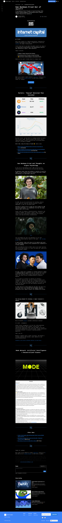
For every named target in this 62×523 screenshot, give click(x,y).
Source (31, 199)
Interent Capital (17, 4)
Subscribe (31, 82)
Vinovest (25, 320)
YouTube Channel (27, 78)
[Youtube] (45, 518)
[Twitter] (42, 518)
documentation (34, 422)
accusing (17, 43)
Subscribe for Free (52, 1)
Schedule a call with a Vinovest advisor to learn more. (28, 340)
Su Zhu (16, 240)
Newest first (43, 466)
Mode (17, 384)
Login (45, 471)
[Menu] (56, 1)
